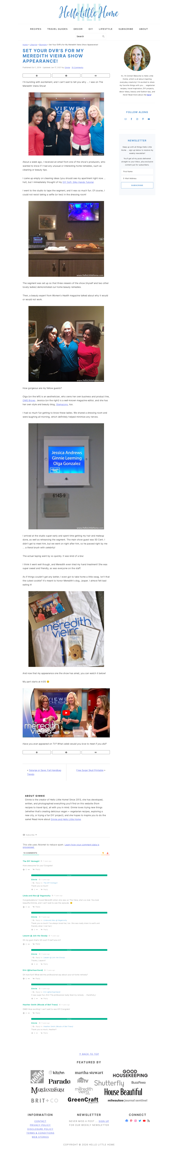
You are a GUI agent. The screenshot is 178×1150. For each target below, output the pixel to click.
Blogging (43, 45)
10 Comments (77, 67)
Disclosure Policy (40, 1129)
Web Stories (40, 1137)
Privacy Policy (40, 1125)
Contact (40, 1121)
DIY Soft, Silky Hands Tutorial (78, 182)
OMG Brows (29, 400)
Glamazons (62, 404)
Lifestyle (33, 45)
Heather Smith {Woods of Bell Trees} (58, 1026)
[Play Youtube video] (66, 712)
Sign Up (104, 1121)
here (149, 95)
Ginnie (34, 879)
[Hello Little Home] (89, 22)
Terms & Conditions (40, 1133)
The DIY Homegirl (50, 883)
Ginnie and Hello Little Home (66, 819)
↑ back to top (89, 1054)
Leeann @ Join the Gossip (54, 957)
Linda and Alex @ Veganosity (55, 920)
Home (25, 45)
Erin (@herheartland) (51, 992)
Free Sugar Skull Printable (89, 770)
